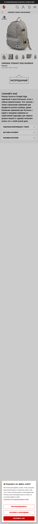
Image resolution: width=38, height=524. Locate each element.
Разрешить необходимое (19, 512)
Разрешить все (19, 518)
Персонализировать (19, 507)
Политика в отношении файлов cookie (16, 499)
